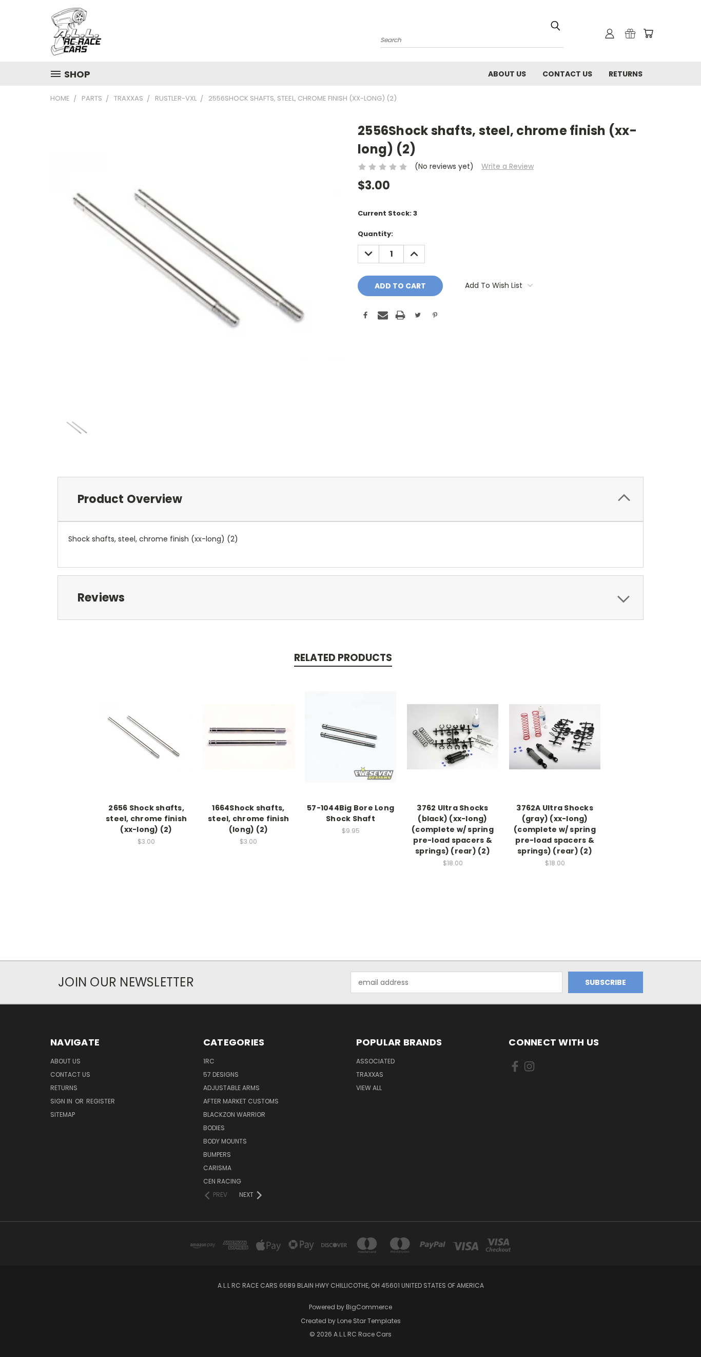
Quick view (146, 735)
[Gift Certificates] (630, 33)
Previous (674, 1324)
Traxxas (369, 1074)
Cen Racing (222, 1181)
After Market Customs (241, 1101)
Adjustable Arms (231, 1087)
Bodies (214, 1127)
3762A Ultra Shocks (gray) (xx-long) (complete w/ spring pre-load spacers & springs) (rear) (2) (555, 829)
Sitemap (62, 1114)
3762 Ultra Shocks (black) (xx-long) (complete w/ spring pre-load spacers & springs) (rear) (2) (453, 829)
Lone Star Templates (369, 1320)
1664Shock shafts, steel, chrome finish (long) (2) (248, 819)
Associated (375, 1061)
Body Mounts (225, 1141)
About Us (507, 74)
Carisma (217, 1168)
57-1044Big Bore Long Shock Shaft (350, 813)
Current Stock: (387, 213)
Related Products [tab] (343, 658)
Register (100, 1101)
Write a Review (507, 166)
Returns (625, 74)
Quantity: (375, 234)
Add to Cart (248, 745)
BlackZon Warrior (234, 1114)
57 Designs (221, 1074)
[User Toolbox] (610, 33)
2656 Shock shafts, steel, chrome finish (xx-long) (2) (146, 819)
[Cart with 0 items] (648, 33)
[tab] (350, 499)
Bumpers (217, 1154)
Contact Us (567, 74)
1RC (209, 1061)
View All (369, 1087)
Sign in (62, 1101)
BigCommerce (369, 1307)
